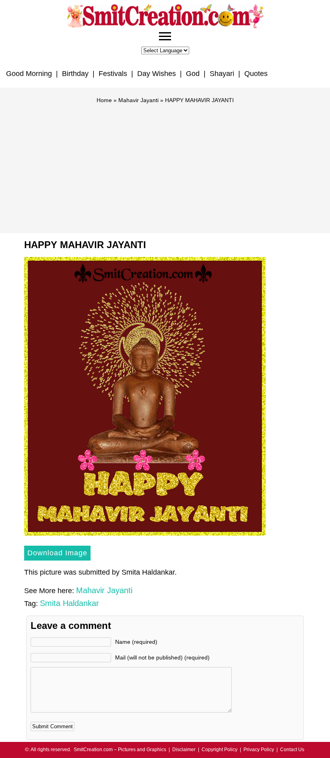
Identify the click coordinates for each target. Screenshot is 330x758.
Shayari (222, 74)
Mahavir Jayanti (138, 100)
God (193, 74)
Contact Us (292, 749)
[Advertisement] (165, 165)
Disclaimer (184, 749)
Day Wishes (156, 74)
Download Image (57, 553)
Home (104, 100)
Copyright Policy (219, 749)
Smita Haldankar (69, 603)
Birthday (75, 74)
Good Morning (29, 74)
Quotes (256, 74)
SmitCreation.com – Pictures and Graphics (120, 749)
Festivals (113, 74)
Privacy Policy (258, 749)
